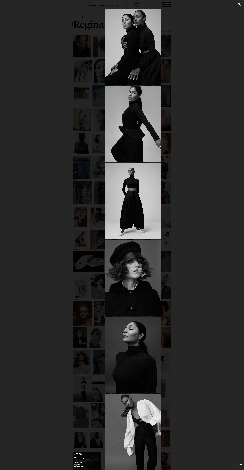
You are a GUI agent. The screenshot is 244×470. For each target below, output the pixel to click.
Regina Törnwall (78, 462)
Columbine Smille (79, 459)
